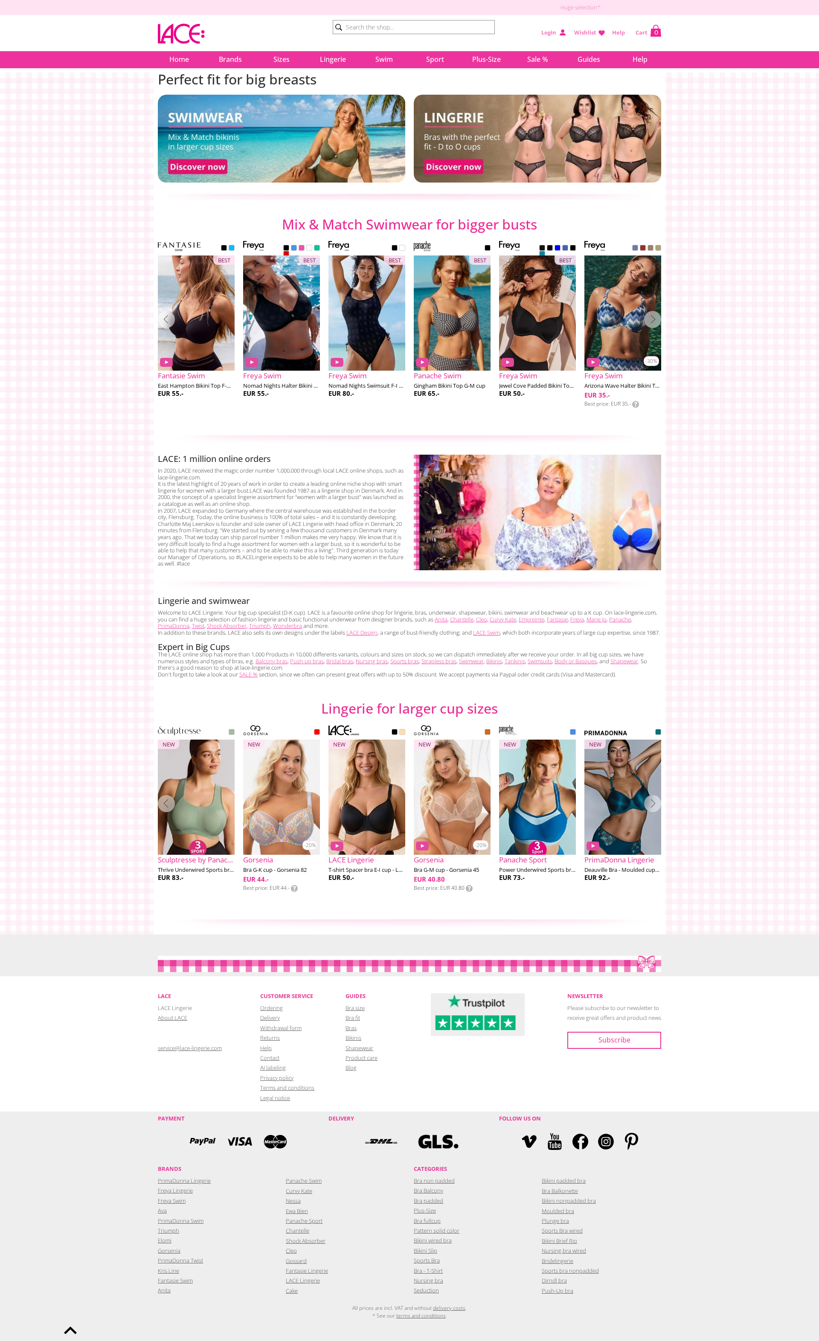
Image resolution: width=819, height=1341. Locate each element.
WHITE (309, 248)
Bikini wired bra (433, 1240)
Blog (351, 1067)
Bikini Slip (425, 1250)
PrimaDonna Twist (180, 1260)
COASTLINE (635, 248)
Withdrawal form (281, 1028)
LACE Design (362, 632)
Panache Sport (304, 1221)
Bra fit (353, 1018)
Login (548, 32)
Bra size (355, 1008)
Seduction (426, 1290)
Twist (198, 626)
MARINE (316, 248)
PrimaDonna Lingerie (184, 1180)
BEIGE (402, 732)
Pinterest (631, 1141)
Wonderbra (287, 626)
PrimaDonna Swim (180, 1221)
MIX (316, 732)
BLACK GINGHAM (487, 248)
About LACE (172, 1018)
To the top (70, 1330)
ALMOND (487, 732)
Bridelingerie (557, 1261)
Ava (162, 1210)
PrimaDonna (173, 626)
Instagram (606, 1141)
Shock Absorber (227, 626)
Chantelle (461, 619)
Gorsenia (169, 1250)
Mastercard (275, 1141)
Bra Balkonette (560, 1191)
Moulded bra (558, 1211)
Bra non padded (434, 1180)
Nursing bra (428, 1280)
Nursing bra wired (564, 1250)
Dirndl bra (554, 1280)
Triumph (259, 626)
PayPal (202, 1141)
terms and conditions (421, 1315)
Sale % (537, 59)
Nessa (293, 1201)
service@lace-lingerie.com (190, 1048)
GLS (438, 1141)
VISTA (658, 248)
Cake (292, 1291)
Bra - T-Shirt (428, 1270)
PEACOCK (658, 732)
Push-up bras (307, 661)
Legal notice (275, 1098)
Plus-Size (486, 59)
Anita (441, 619)
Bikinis (494, 661)
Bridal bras (339, 661)
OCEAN (572, 732)
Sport (435, 59)
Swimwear (471, 661)
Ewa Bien (297, 1211)
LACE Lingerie (303, 1280)
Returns (270, 1038)
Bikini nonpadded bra (569, 1201)
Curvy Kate (503, 619)
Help (618, 32)
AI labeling (273, 1067)
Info (635, 404)
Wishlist (585, 32)
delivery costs (449, 1308)
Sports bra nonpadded (570, 1270)
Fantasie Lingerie (307, 1270)
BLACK (224, 248)
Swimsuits (540, 661)
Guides (589, 59)
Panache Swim (304, 1180)
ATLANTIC (293, 248)
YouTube (555, 1141)
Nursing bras (372, 661)
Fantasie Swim (175, 1280)
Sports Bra (427, 1260)
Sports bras (404, 661)
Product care (362, 1058)
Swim (384, 59)
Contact (269, 1058)
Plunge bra (555, 1221)
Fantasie (557, 619)
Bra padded (428, 1201)
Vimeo (529, 1141)
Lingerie (333, 59)
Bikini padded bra (564, 1180)
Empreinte (531, 619)
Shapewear (624, 661)
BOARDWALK (650, 248)
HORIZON (642, 248)
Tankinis (515, 661)
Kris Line (168, 1270)
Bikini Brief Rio (559, 1241)
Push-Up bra (557, 1291)
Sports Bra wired (562, 1230)
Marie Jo (597, 619)
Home (179, 59)
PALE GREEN (231, 732)
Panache (620, 619)
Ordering (271, 1008)
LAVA (286, 254)
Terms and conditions (287, 1087)
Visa (239, 1141)
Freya (577, 619)
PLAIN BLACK (542, 248)
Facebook (580, 1141)
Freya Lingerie (175, 1190)
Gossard (296, 1261)
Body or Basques (576, 661)
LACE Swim (486, 632)
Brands (230, 59)
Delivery (270, 1018)
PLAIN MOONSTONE (542, 254)
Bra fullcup (427, 1221)
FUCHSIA (301, 248)
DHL (380, 1141)
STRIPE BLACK (572, 248)
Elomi (164, 1240)
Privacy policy (276, 1078)
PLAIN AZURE (565, 248)
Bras (351, 1028)
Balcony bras (272, 661)
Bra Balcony (428, 1190)
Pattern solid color (436, 1230)
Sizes (281, 59)
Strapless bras (438, 661)
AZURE (557, 248)
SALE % (248, 674)
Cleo (481, 619)
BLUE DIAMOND (231, 248)
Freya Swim (172, 1201)
